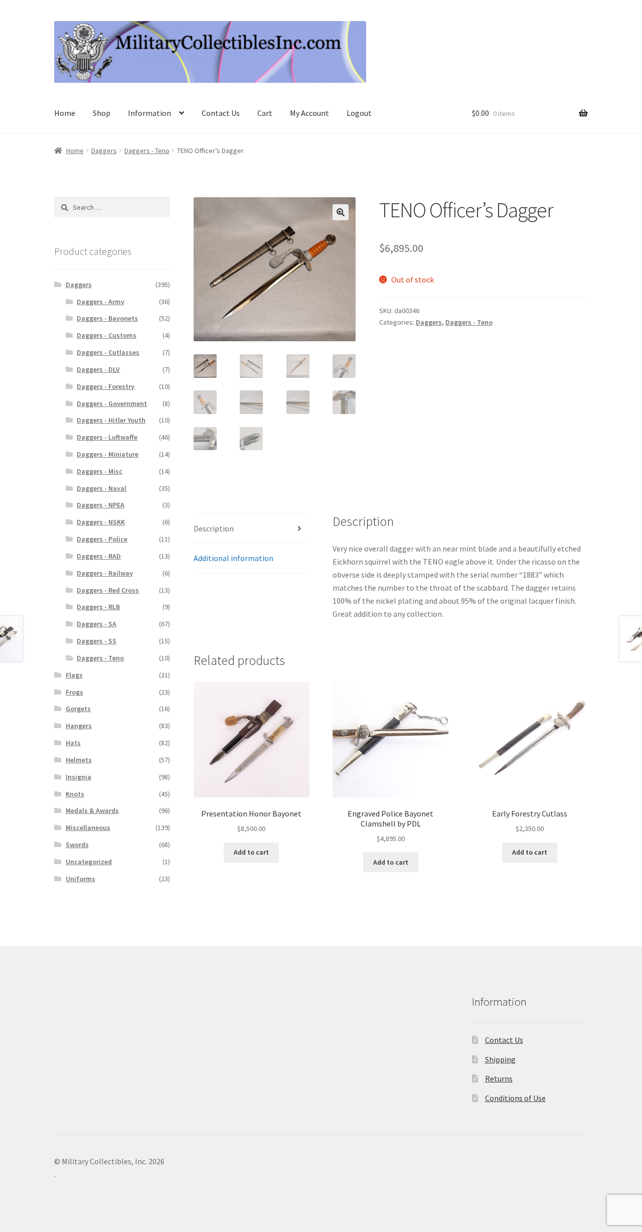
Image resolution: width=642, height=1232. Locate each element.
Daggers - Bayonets (107, 318)
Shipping (500, 1059)
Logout (359, 113)
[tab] (251, 529)
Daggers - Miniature (107, 454)
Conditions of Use (515, 1098)
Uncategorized (89, 861)
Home (64, 113)
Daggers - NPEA (100, 504)
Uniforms (80, 878)
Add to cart (251, 852)
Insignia (78, 776)
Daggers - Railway (105, 573)
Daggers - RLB (98, 606)
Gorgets (78, 708)
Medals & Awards (92, 810)
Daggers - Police (102, 538)
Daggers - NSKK (101, 521)
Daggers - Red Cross (108, 590)
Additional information (233, 558)
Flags (74, 674)
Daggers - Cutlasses (108, 352)
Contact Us (221, 113)
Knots (75, 793)
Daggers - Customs (106, 335)
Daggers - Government (112, 403)
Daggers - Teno (147, 150)
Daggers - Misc (99, 471)
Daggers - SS (96, 640)
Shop (101, 113)
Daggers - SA (96, 623)
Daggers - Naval (101, 488)
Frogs (74, 692)
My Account (309, 113)
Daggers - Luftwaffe (107, 437)
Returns (499, 1078)
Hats (73, 742)
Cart (264, 113)
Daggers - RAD (99, 556)
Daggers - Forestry (105, 386)
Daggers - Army (100, 301)
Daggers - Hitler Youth (111, 420)
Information (149, 113)
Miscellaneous (88, 827)
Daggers (104, 150)
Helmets (79, 759)
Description (214, 528)
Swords (77, 844)
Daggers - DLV (98, 369)
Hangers (79, 725)
